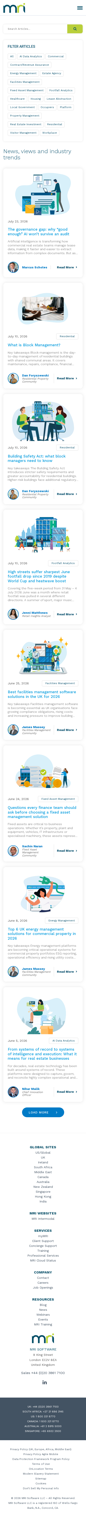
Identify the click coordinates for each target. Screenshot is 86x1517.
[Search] (75, 28)
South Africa (43, 1167)
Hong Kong (43, 1196)
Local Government (22, 107)
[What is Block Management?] (43, 308)
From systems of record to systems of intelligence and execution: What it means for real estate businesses (42, 1054)
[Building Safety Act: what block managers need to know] (43, 419)
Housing (36, 98)
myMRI (43, 1236)
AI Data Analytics (63, 1040)
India (43, 1201)
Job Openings (43, 1287)
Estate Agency (51, 73)
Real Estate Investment (25, 124)
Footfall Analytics (63, 563)
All (12, 56)
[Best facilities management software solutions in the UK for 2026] (43, 655)
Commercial (56, 56)
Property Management (24, 115)
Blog (43, 1305)
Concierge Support (43, 1246)
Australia (43, 1182)
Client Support (43, 1241)
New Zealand (43, 1186)
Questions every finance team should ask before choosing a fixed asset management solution (42, 812)
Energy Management (62, 920)
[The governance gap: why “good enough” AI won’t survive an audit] (43, 194)
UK (43, 1157)
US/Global (43, 1152)
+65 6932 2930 (51, 1431)
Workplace (49, 132)
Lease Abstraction (59, 98)
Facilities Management (60, 683)
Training (43, 1250)
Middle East (43, 1172)
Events (43, 1319)
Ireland (43, 1162)
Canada (43, 1177)
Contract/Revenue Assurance (29, 64)
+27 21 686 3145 (53, 1411)
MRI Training (43, 1324)
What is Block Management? (34, 345)
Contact (43, 1277)
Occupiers (47, 107)
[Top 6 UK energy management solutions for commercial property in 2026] (43, 892)
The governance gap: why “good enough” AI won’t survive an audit (38, 231)
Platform (65, 107)
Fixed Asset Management (58, 798)
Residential (67, 336)
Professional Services (43, 1255)
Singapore (43, 1191)
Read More (65, 267)
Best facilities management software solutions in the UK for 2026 (42, 694)
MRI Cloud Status (43, 1260)
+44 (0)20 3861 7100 (48, 1373)
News (43, 1309)
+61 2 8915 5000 (51, 1426)
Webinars (43, 1314)
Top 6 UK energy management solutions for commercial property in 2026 (42, 934)
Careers (43, 1282)
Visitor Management (23, 132)
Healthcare (17, 98)
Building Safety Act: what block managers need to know (36, 458)
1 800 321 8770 (45, 1416)
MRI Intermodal (43, 1218)
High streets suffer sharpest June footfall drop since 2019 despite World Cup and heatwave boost (39, 576)
